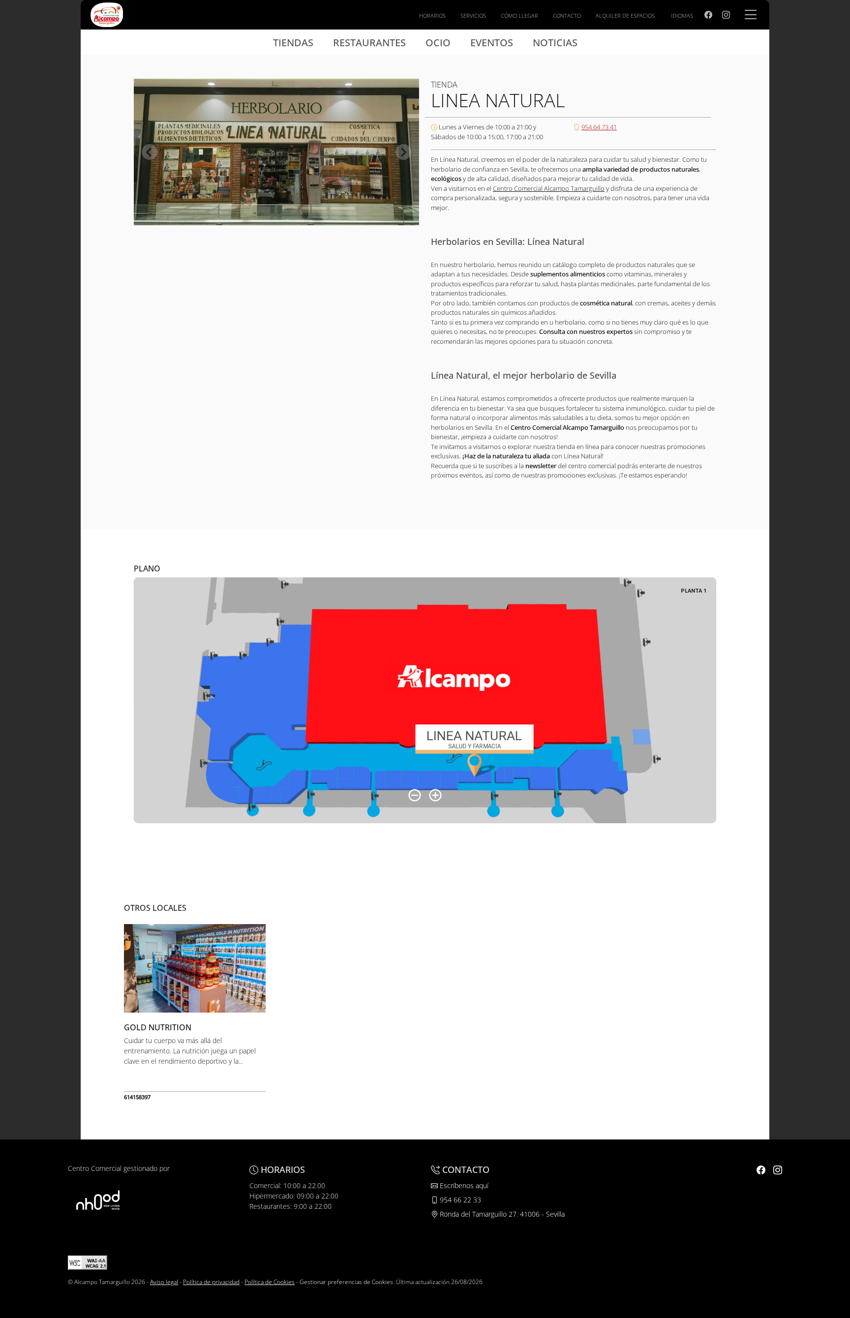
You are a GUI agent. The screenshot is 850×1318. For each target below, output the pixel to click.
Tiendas (293, 42)
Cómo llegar (519, 15)
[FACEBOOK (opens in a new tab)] (708, 14)
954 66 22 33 (459, 1199)
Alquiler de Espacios (625, 15)
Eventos (491, 42)
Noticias (555, 42)
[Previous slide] (149, 152)
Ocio (438, 42)
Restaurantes (369, 42)
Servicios (473, 15)
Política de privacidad (211, 1282)
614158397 (137, 1097)
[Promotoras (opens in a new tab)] (98, 1200)
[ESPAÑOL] (107, 13)
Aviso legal (164, 1282)
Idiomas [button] (682, 15)
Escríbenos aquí (463, 1185)
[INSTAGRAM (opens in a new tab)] (726, 14)
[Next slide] (403, 152)
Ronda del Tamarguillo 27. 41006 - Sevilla (501, 1214)
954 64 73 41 (599, 126)
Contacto (567, 15)
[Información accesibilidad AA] (87, 1262)
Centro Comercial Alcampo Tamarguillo (549, 188)
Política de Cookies (269, 1282)
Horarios (432, 15)
